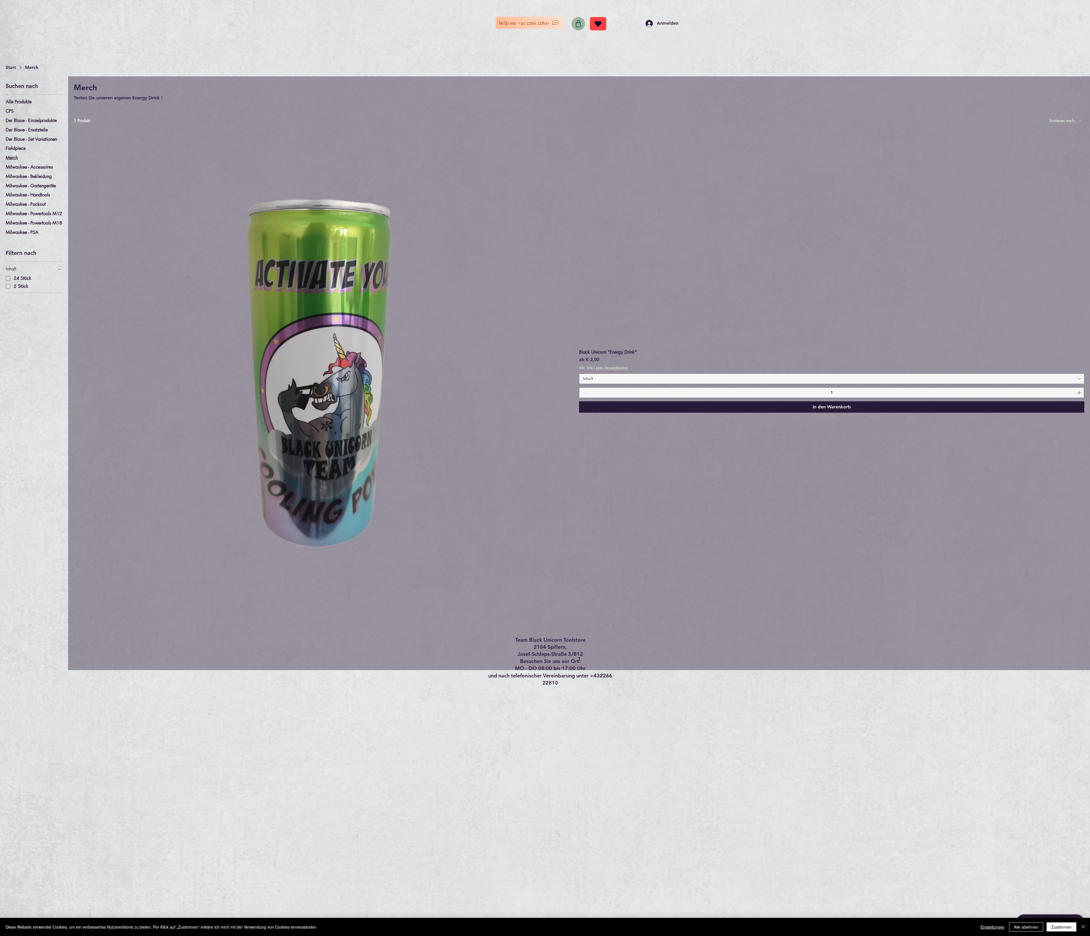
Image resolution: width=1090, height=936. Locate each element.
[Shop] (578, 23)
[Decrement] (583, 393)
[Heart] (598, 23)
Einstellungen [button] (992, 927)
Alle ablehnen (1026, 927)
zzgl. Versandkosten (612, 367)
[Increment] (1079, 393)
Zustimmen (1061, 927)
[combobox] (831, 378)
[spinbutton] (831, 393)
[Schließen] (1083, 926)
